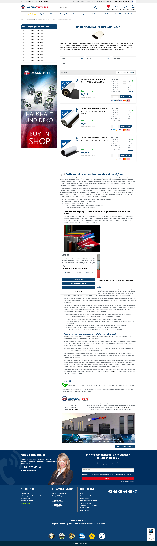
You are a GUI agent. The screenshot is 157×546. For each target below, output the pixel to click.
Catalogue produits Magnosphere (125, 446)
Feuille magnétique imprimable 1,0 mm (33, 51)
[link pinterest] (130, 491)
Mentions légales (83, 268)
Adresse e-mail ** (87, 469)
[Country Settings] (133, 1)
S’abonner (107, 478)
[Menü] (154, 529)
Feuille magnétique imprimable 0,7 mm (33, 42)
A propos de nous (85, 510)
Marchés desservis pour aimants (88, 501)
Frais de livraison (91, 97)
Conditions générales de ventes (88, 505)
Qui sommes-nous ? (85, 496)
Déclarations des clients (27, 498)
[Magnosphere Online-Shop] (34, 7)
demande (130, 91)
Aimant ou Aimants (85, 498)
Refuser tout (79, 288)
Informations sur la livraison (59, 493)
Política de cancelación (27, 501)
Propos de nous (119, 1)
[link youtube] (120, 491)
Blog (81, 493)
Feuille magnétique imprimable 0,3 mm (33, 30)
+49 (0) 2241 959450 (43, 1)
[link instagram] (125, 491)
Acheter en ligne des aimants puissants (31, 496)
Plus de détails (78, 291)
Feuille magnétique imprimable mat (43, 19)
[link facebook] (115, 491)
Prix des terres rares (85, 503)
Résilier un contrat (25, 503)
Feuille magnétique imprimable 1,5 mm (33, 57)
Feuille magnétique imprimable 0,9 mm (33, 48)
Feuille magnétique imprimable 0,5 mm (33, 36)
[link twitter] (110, 491)
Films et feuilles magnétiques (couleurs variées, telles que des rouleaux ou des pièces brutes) (97, 213)
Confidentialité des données (87, 508)
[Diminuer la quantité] (112, 97)
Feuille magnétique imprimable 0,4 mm (33, 33)
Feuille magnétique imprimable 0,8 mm (33, 45)
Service (127, 1)
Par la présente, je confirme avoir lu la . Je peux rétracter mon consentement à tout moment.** (107, 474)
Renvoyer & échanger (57, 496)
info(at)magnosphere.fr (112, 371)
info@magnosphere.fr (29, 1)
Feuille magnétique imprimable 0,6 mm (33, 39)
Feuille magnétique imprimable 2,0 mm (33, 60)
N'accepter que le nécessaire (78, 283)
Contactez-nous (25, 493)
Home (22, 19)
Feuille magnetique (29, 19)
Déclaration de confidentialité (70, 268)
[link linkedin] (135, 491)
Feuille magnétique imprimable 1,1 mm (33, 54)
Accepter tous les (78, 279)
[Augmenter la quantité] (119, 97)
